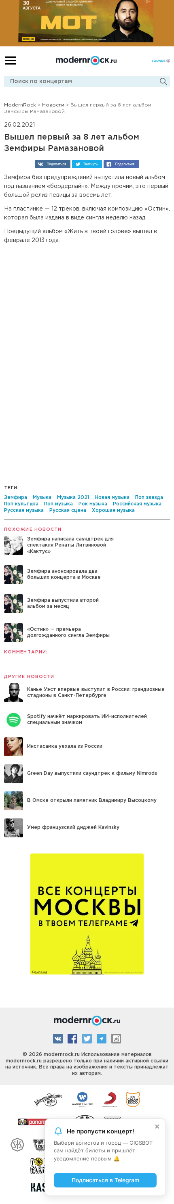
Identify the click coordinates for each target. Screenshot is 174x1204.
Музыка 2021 (73, 497)
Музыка (42, 497)
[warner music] (82, 1099)
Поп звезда (149, 497)
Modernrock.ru (86, 60)
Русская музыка (24, 510)
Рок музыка (93, 504)
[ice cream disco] (133, 1099)
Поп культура (21, 504)
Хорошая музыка (113, 510)
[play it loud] (41, 1143)
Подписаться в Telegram (105, 1180)
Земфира (15, 497)
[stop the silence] (17, 1143)
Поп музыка (58, 504)
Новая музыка (112, 497)
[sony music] (109, 1099)
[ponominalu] (42, 1121)
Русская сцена (67, 510)
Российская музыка (137, 504)
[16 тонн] (48, 1099)
